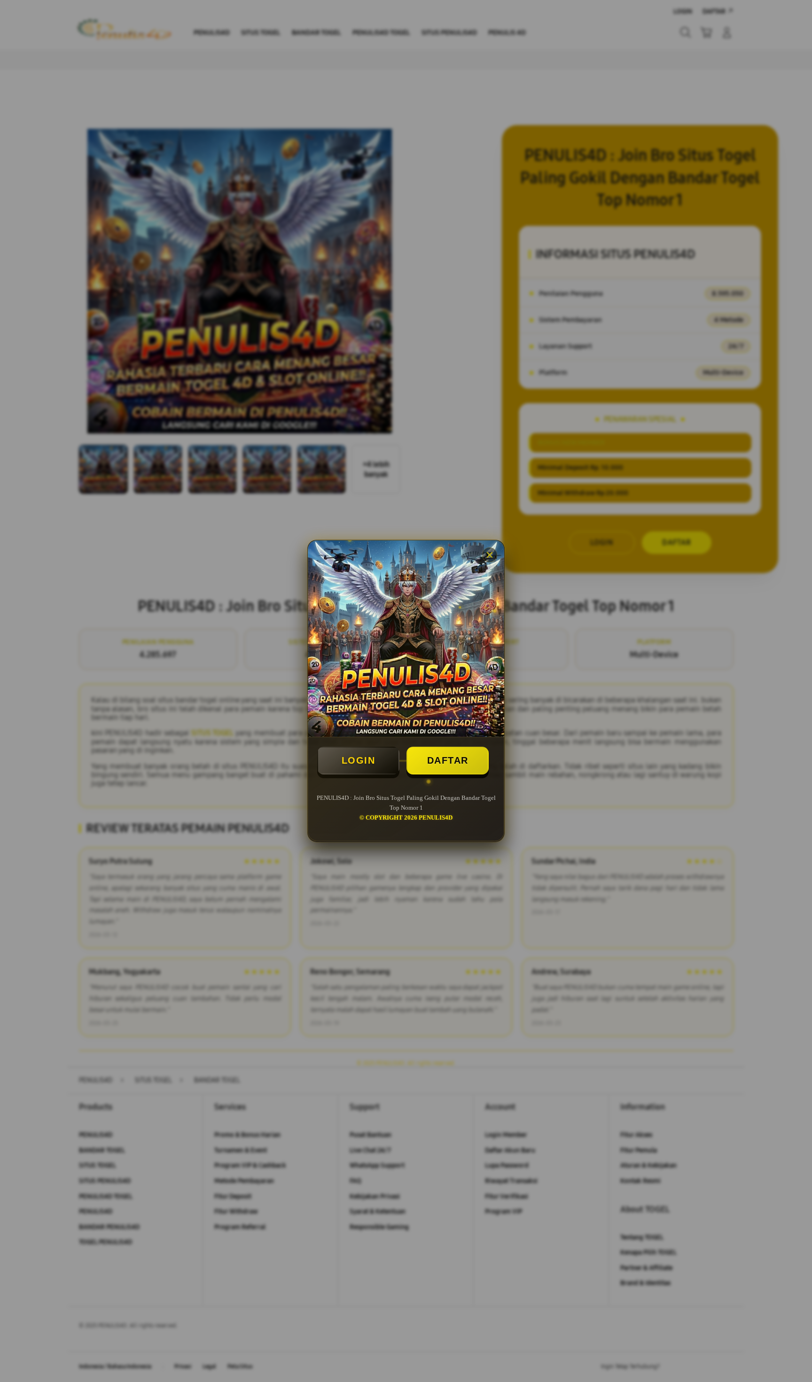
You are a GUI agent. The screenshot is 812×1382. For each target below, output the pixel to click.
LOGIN (358, 760)
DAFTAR (447, 760)
